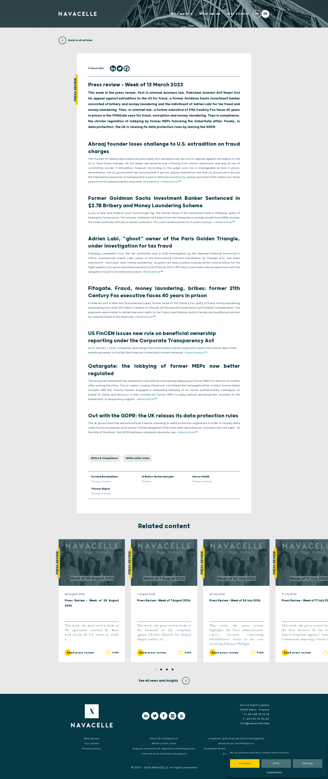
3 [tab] (167, 669)
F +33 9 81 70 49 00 (256, 718)
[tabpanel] (92, 600)
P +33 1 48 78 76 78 (256, 714)
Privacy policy (91, 748)
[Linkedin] (113, 68)
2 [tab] (161, 669)
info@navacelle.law (254, 723)
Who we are (181, 14)
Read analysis (195, 352)
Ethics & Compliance (104, 458)
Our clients (238, 14)
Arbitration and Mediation (236, 743)
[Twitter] (120, 68)
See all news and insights (159, 681)
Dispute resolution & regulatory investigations (164, 748)
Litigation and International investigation (236, 738)
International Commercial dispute (164, 753)
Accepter (245, 763)
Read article (170, 181)
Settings (307, 763)
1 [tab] (155, 669)
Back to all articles (80, 40)
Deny (276, 763)
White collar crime (137, 458)
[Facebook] (127, 68)
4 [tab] (172, 669)
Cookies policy (274, 772)
